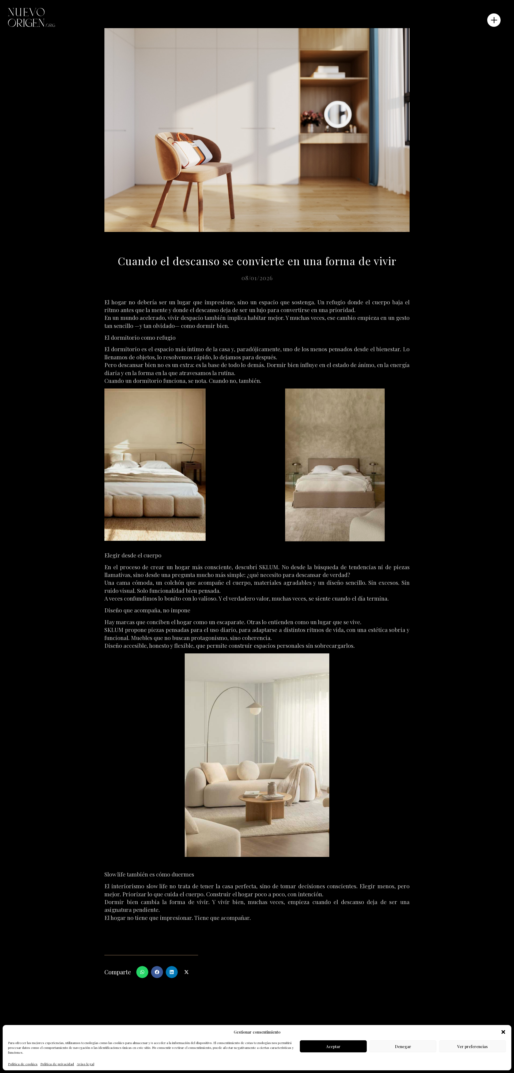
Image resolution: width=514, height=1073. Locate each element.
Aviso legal (86, 1064)
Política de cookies (23, 1064)
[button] (503, 1032)
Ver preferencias (472, 1046)
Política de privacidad (57, 1064)
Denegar (403, 1046)
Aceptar (333, 1046)
